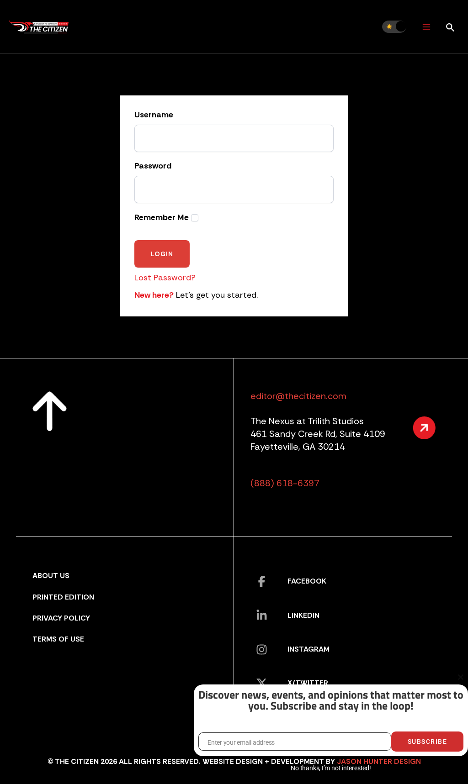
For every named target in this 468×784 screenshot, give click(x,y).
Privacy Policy (61, 618)
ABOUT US (50, 575)
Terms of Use (58, 639)
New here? (154, 294)
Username (153, 115)
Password (152, 166)
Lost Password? (165, 277)
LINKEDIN (303, 615)
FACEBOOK (306, 581)
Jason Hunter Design (379, 761)
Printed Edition (63, 597)
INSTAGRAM (308, 649)
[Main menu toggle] (426, 26)
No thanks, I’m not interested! (331, 768)
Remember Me (161, 217)
